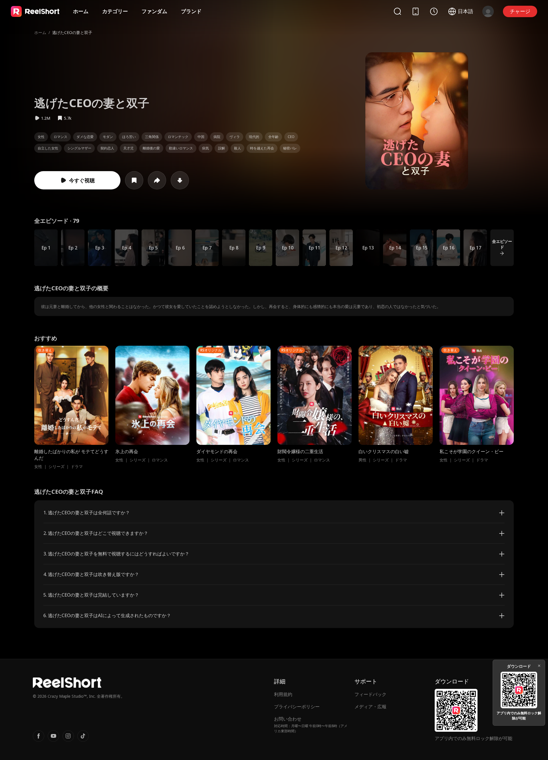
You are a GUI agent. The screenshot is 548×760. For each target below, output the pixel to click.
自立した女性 (48, 148)
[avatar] (488, 11)
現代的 (254, 136)
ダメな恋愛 (85, 136)
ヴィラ (234, 136)
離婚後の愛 (151, 148)
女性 (41, 136)
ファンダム (154, 11)
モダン (108, 136)
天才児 (128, 148)
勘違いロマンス (181, 148)
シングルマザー (79, 148)
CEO (291, 136)
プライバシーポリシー (297, 706)
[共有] (157, 180)
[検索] (397, 11)
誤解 (221, 148)
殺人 (237, 148)
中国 (201, 136)
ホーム (80, 11)
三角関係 (152, 136)
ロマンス (60, 136)
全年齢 (273, 136)
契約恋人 (107, 148)
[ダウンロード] (180, 180)
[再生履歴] (433, 11)
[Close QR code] (539, 665)
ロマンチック (178, 136)
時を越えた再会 (262, 148)
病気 (205, 148)
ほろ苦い (129, 136)
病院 (216, 136)
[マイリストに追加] (134, 180)
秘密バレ (290, 148)
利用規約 (283, 694)
